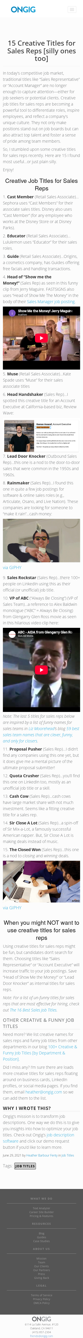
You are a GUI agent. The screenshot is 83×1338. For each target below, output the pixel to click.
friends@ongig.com (41, 1336)
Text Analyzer (41, 1208)
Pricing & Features (41, 1216)
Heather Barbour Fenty (42, 1155)
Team (41, 1262)
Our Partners (41, 1270)
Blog (41, 1233)
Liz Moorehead (41, 728)
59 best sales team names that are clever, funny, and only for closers (41, 735)
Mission (41, 1258)
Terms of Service (41, 1295)
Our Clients (41, 1266)
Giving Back (41, 1278)
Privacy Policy (41, 1299)
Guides (41, 1237)
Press (41, 1274)
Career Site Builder (41, 1212)
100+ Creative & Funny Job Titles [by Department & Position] (40, 1053)
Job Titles (68, 1155)
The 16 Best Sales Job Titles (33, 1010)
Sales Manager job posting (51, 301)
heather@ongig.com (43, 1092)
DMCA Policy (42, 1303)
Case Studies (41, 1241)
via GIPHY (12, 567)
